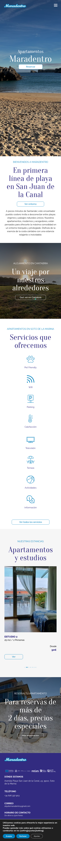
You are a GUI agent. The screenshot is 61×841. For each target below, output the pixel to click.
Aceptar (9, 836)
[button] (25, 667)
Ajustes (37, 836)
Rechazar (23, 836)
